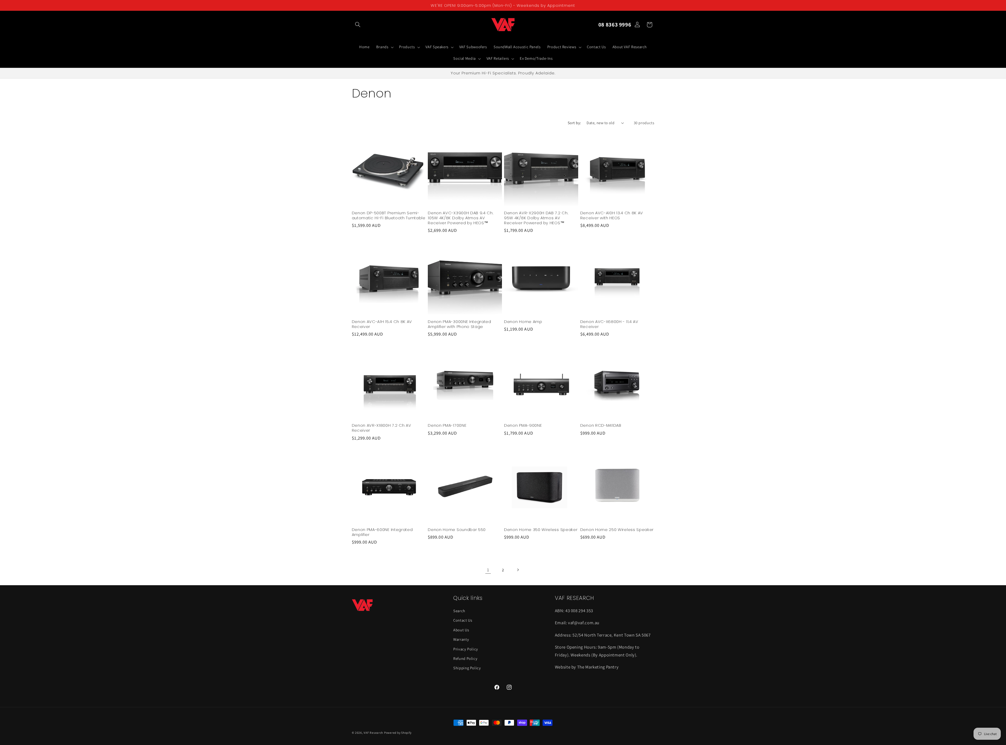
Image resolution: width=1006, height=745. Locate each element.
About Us (461, 629)
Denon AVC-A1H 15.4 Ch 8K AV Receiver (382, 324)
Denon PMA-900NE (523, 425)
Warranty (461, 639)
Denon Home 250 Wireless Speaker (617, 529)
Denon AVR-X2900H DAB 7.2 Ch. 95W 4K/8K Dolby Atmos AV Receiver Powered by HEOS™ (536, 217)
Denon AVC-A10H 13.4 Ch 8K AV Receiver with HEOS (611, 215)
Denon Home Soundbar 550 (457, 529)
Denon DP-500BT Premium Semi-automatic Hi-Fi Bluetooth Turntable (388, 215)
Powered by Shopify (398, 733)
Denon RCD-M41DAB (600, 425)
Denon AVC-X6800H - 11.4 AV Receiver (609, 324)
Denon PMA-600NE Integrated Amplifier (382, 532)
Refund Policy (465, 658)
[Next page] (518, 570)
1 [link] (488, 569)
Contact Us (462, 620)
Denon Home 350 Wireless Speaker (540, 529)
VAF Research (373, 733)
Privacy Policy (465, 649)
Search (459, 610)
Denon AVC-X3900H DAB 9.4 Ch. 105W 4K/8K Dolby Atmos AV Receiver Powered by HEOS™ (460, 217)
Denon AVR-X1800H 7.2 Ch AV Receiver (381, 428)
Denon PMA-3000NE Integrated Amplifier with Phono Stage (459, 324)
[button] (358, 25)
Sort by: (574, 122)
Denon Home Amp (523, 321)
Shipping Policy (467, 668)
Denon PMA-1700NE (447, 425)
